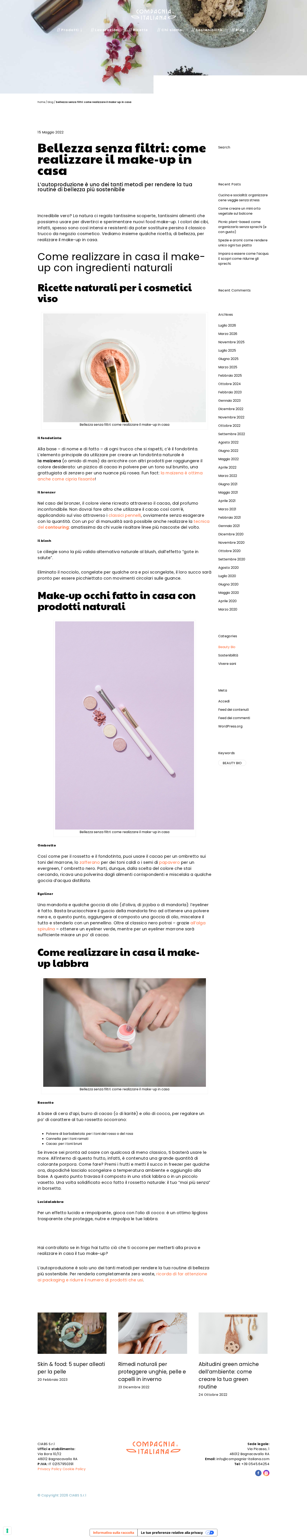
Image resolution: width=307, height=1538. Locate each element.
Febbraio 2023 (230, 392)
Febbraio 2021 (229, 517)
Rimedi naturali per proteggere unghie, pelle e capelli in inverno (152, 1372)
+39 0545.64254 (255, 1464)
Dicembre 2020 (231, 534)
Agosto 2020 (228, 567)
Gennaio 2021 (229, 525)
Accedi (224, 701)
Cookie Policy (74, 1469)
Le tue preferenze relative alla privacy (172, 1532)
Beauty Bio (226, 647)
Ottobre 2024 (229, 383)
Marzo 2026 (227, 333)
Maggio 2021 (228, 492)
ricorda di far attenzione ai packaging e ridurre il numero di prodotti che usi (122, 1277)
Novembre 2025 (231, 342)
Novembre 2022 (231, 417)
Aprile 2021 (227, 500)
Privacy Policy (50, 1469)
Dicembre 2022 (230, 409)
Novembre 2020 (231, 542)
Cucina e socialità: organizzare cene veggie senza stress (243, 198)
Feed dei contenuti (233, 709)
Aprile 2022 (227, 467)
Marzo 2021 (227, 509)
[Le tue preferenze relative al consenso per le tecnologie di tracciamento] (7, 1531)
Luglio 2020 (227, 576)
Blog (50, 102)
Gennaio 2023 (229, 400)
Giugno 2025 (228, 358)
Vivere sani (227, 663)
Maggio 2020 (228, 592)
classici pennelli (125, 515)
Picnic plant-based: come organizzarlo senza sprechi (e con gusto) (242, 226)
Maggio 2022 (228, 459)
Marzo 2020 (227, 609)
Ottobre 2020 (229, 551)
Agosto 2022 (228, 442)
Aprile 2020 (227, 601)
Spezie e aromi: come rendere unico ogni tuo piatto (243, 243)
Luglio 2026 (227, 325)
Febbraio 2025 (230, 375)
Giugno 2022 (228, 450)
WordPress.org (230, 726)
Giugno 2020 (228, 584)
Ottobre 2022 (229, 425)
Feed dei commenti (234, 718)
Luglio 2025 (227, 350)
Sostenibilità (228, 655)
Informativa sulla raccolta (113, 1532)
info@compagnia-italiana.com (243, 1459)
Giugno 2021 (227, 484)
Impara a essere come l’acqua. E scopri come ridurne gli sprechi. (243, 258)
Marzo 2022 (227, 475)
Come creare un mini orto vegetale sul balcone (239, 211)
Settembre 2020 (231, 559)
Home (41, 102)
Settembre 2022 (231, 434)
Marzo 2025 (227, 367)
